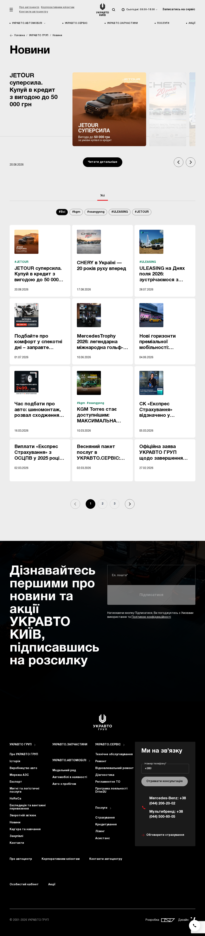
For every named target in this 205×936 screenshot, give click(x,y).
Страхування (105, 818)
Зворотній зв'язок (23, 815)
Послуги (163, 23)
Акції (192, 23)
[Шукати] (113, 9)
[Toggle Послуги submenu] (110, 808)
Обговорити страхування (165, 835)
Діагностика (104, 775)
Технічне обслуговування (114, 754)
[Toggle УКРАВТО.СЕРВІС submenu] (124, 745)
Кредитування (106, 824)
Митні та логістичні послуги (24, 790)
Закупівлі (16, 836)
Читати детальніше (102, 162)
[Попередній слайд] (178, 162)
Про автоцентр (29, 7)
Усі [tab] (102, 195)
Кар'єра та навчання (25, 829)
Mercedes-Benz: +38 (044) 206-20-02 (167, 801)
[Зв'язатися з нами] (194, 925)
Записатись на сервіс (178, 9)
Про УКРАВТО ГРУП (24, 754)
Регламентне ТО (107, 782)
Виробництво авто (23, 768)
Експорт (16, 782)
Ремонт (101, 761)
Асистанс (102, 838)
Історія (15, 761)
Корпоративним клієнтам (57, 7)
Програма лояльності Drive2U (111, 790)
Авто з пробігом (64, 784)
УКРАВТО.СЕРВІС (76, 23)
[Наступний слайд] (190, 162)
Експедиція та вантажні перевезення (28, 807)
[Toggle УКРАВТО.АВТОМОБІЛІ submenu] (89, 760)
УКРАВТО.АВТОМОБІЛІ (69, 760)
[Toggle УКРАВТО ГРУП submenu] (34, 745)
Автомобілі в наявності (69, 777)
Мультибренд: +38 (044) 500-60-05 (166, 814)
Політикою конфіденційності (151, 617)
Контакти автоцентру (33, 12)
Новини (15, 822)
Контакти (17, 843)
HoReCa (15, 798)
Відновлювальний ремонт (114, 768)
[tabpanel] (102, 363)
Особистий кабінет (24, 884)
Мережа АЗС (19, 775)
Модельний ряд (64, 770)
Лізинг (100, 831)
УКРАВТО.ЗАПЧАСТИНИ (122, 23)
